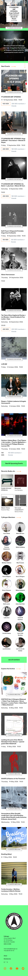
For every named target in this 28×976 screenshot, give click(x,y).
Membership (7, 959)
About (5, 956)
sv (7, 962)
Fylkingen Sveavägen (14, 92)
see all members (14, 660)
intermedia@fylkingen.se (10, 949)
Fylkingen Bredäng (14, 694)
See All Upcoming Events (14, 463)
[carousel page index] (10, 25)
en (4, 962)
